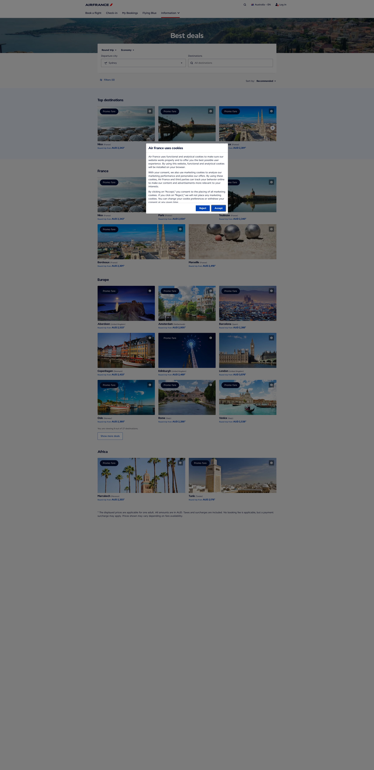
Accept (219, 208)
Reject (202, 208)
